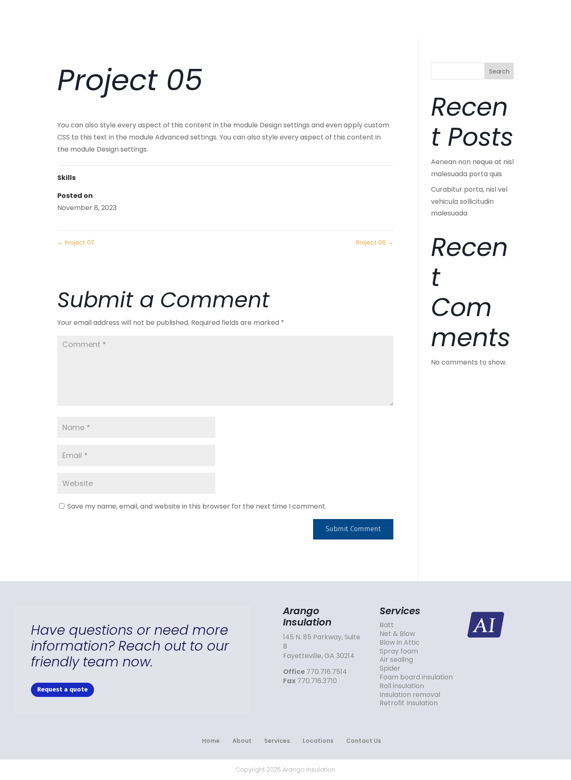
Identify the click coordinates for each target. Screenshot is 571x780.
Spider (390, 668)
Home (275, 19)
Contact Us (497, 19)
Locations (433, 19)
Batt (387, 625)
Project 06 (374, 242)
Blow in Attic (400, 642)
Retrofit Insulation (409, 703)
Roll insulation (402, 686)
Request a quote (62, 689)
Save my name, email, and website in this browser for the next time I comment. (196, 506)
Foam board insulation (416, 677)
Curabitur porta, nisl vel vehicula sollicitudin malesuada (469, 201)
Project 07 (75, 242)
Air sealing (396, 659)
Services (374, 19)
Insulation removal (410, 694)
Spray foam (399, 651)
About (322, 19)
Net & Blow (397, 633)
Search (499, 71)
